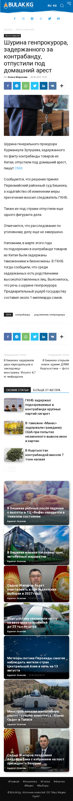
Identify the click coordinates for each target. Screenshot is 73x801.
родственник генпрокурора (49, 314)
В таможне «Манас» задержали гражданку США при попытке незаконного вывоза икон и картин (46, 432)
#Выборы (42, 785)
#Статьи (45, 781)
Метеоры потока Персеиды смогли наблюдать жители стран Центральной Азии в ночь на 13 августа (36, 664)
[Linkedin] (43, 86)
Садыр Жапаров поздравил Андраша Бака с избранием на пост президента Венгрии (35, 759)
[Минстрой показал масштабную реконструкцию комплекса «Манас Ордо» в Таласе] (36, 704)
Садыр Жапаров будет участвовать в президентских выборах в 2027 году (31, 589)
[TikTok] (41, 18)
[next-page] (12, 469)
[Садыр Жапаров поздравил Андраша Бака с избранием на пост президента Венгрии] (36, 750)
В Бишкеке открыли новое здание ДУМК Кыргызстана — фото (54, 364)
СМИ (18, 168)
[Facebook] (14, 18)
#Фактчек (59, 781)
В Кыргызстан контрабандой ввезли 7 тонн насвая (44, 454)
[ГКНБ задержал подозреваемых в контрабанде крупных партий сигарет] (13, 404)
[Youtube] (58, 18)
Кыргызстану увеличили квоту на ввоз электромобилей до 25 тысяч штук (32, 622)
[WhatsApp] (26, 86)
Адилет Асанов (16, 521)
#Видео (29, 785)
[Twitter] (49, 18)
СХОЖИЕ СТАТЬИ (17, 390)
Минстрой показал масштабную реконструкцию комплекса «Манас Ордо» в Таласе (35, 715)
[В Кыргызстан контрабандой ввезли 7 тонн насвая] (13, 455)
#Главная (13, 781)
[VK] (52, 86)
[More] (62, 86)
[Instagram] (23, 18)
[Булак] (18, 5)
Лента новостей (25, 29)
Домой (8, 29)
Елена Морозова (17, 77)
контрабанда (22, 314)
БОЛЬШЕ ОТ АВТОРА (46, 390)
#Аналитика (30, 781)
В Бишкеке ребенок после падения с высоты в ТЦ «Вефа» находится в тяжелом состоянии (36, 512)
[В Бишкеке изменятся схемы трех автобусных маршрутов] (36, 545)
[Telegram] (32, 18)
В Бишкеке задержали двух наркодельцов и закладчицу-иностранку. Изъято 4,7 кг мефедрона (19, 368)
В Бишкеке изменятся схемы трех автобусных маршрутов (35, 554)
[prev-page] (6, 469)
